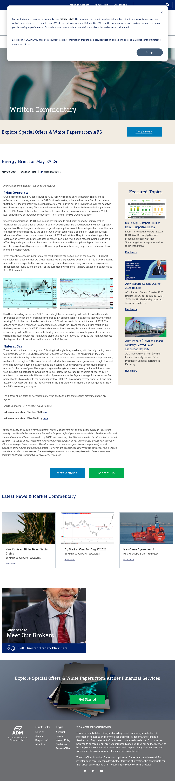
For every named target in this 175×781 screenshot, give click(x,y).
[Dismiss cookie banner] (161, 12)
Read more (131, 252)
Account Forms (60, 734)
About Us (40, 744)
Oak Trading (120, 4)
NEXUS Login (102, 4)
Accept (150, 52)
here (45, 412)
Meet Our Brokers (30, 633)
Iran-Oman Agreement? (138, 549)
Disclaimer (61, 744)
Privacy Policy (63, 740)
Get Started (144, 132)
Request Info (42, 740)
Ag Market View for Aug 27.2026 (85, 549)
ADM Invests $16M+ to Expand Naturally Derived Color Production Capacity (144, 345)
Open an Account (79, 4)
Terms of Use (63, 748)
